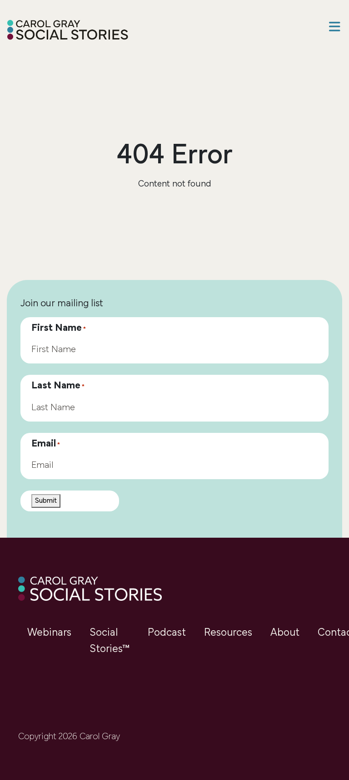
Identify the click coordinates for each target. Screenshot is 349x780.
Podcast (167, 633)
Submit (46, 501)
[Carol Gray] (68, 31)
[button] (334, 28)
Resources (228, 633)
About (284, 633)
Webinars (49, 633)
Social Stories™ (110, 641)
